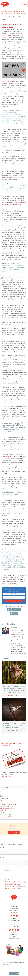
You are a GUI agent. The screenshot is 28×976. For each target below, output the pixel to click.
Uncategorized (4, 817)
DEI (9, 17)
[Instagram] (15, 930)
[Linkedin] (17, 916)
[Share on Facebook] (14, 973)
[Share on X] (10, 973)
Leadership (3, 806)
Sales (1, 813)
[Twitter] (10, 930)
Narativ (4, 17)
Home (14, 932)
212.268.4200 (14, 913)
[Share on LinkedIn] (17, 973)
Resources (14, 934)
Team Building (4, 815)
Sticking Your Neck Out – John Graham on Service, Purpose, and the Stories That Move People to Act (14, 689)
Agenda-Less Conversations (13, 888)
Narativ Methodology (6, 808)
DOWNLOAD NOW (5, 776)
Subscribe (14, 941)
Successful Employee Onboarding (15, 886)
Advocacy (3, 798)
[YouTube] (14, 916)
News (1, 810)
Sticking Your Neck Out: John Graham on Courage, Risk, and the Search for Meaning (14, 725)
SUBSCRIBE (14, 601)
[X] (11, 916)
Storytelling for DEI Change (13, 884)
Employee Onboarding (6, 804)
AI (0, 800)
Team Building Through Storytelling (15, 882)
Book (14, 936)
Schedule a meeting (14, 939)
